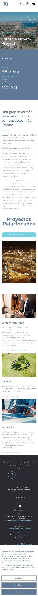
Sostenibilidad (19, 544)
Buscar (15, 32)
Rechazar (19, 585)
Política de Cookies (7, 570)
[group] (19, 262)
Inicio (4, 544)
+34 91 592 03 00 (19, 498)
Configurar (19, 578)
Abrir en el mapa (23, 475)
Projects (6, 32)
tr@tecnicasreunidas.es (19, 487)
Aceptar (19, 592)
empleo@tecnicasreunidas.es (19, 489)
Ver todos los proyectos (19, 235)
